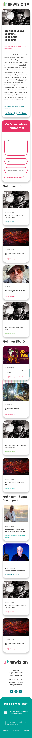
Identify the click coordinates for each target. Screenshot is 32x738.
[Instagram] (16, 691)
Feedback (22, 113)
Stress (20, 80)
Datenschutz (6, 730)
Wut (5, 106)
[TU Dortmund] (16, 722)
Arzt (10, 108)
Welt (12, 106)
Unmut (9, 106)
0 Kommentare (8, 48)
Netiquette (16, 730)
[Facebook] (11, 691)
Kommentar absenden (14, 177)
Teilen (10, 113)
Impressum (26, 730)
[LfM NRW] (16, 713)
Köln (19, 46)
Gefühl (16, 106)
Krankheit (22, 65)
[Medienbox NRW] (16, 704)
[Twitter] (20, 691)
